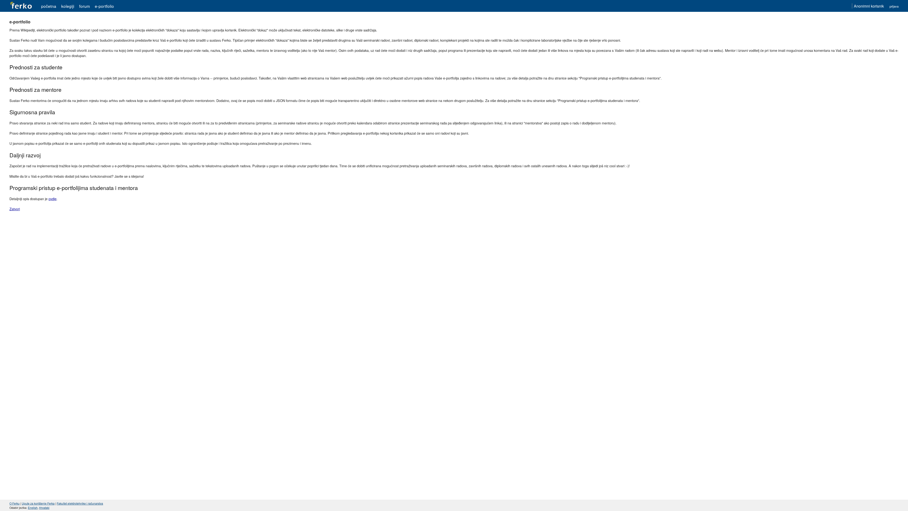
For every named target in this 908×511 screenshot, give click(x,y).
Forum (84, 6)
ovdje (52, 198)
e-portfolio (104, 6)
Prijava (894, 6)
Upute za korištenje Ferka (38, 503)
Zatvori (14, 208)
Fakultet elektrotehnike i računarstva (80, 503)
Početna (48, 6)
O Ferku (14, 503)
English (33, 508)
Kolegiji (67, 6)
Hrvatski (44, 508)
